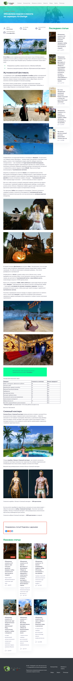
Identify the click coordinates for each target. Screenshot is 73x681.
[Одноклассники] (8, 531)
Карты (56, 3)
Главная (19, 3)
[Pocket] (10, 531)
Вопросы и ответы (37, 3)
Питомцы (61, 3)
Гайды (51, 3)
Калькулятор (26, 3)
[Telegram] (12, 531)
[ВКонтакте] (6, 531)
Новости (45, 3)
